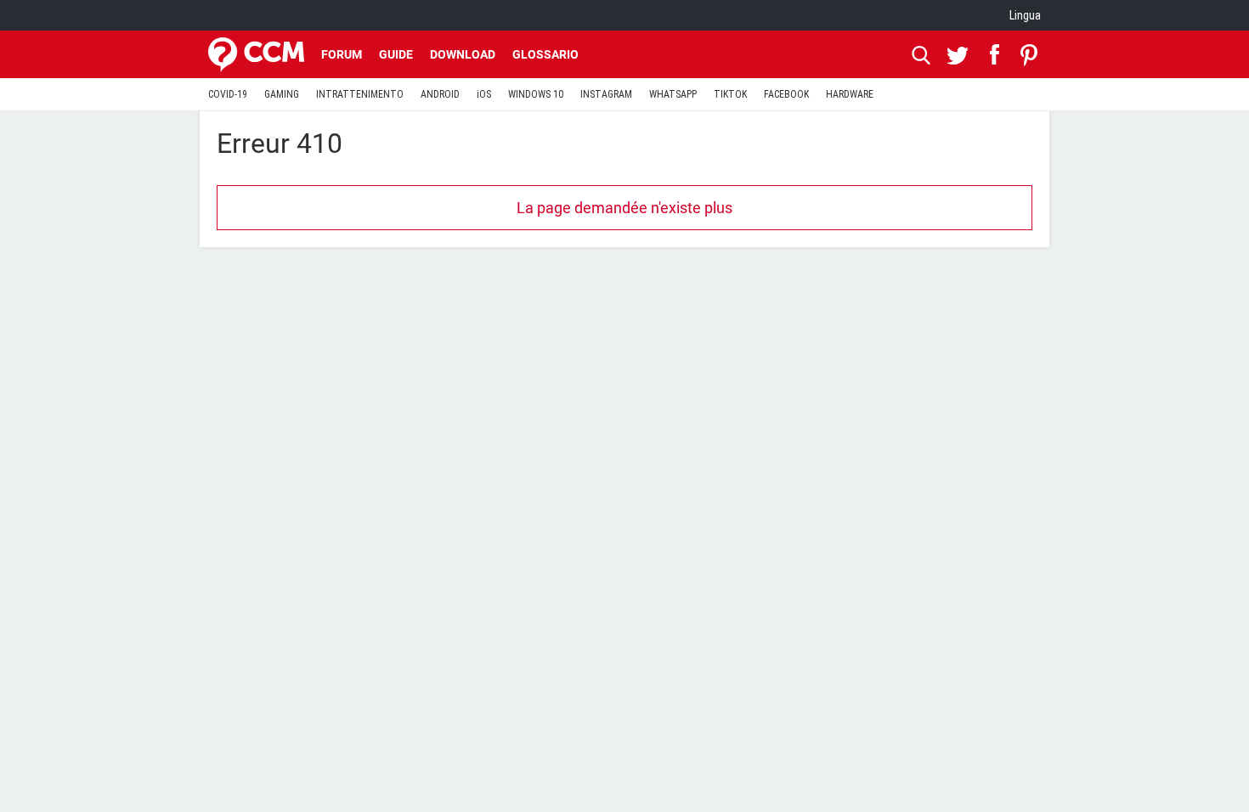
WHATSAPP (673, 94)
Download (462, 54)
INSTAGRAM (606, 94)
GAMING (281, 94)
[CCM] (256, 54)
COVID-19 (227, 94)
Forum (341, 54)
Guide (396, 54)
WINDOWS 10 (535, 94)
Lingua (1025, 15)
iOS (484, 94)
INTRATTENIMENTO (360, 94)
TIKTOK (730, 94)
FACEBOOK (786, 94)
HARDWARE (849, 94)
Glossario (545, 54)
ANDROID (440, 94)
